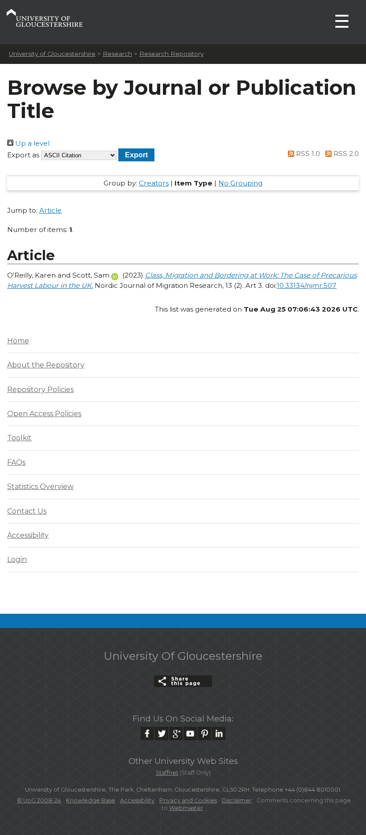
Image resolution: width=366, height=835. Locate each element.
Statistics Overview (40, 486)
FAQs (16, 462)
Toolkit (19, 438)
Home (18, 341)
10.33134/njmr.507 (307, 285)
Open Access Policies (44, 413)
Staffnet (167, 772)
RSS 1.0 (307, 153)
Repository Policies (40, 389)
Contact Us (26, 511)
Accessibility (28, 535)
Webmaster (186, 808)
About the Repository (45, 365)
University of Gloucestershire (52, 53)
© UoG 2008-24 (39, 800)
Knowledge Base (90, 800)
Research (117, 53)
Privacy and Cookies (188, 800)
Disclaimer (237, 800)
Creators (154, 183)
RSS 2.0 (345, 153)
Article (50, 210)
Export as (23, 155)
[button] (136, 154)
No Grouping (240, 183)
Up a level (31, 143)
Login (17, 559)
